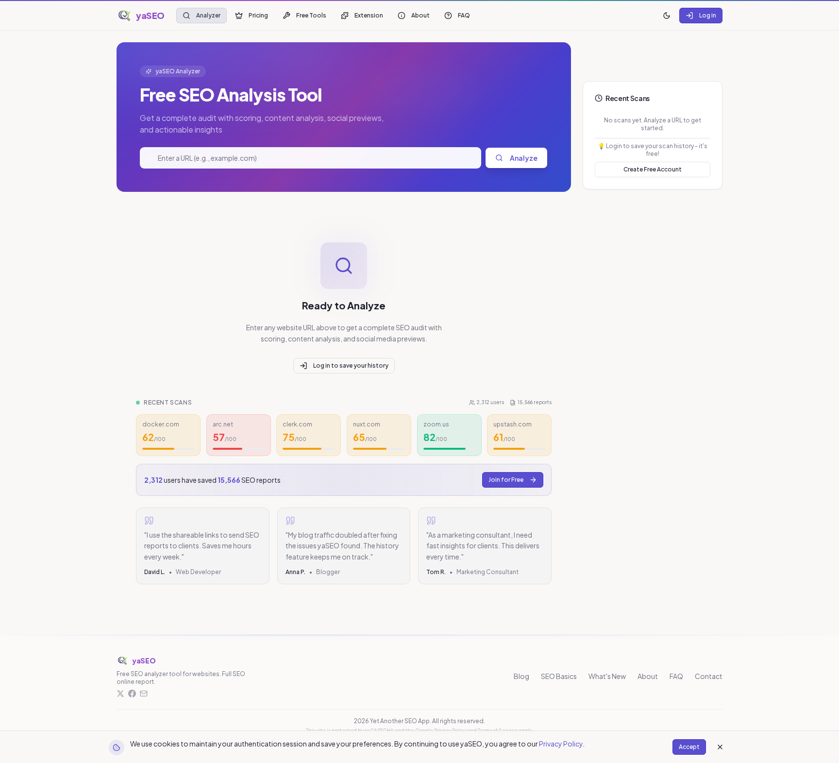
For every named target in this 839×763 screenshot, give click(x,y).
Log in (707, 15)
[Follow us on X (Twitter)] (120, 693)
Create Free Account (652, 169)
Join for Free (505, 479)
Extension (368, 15)
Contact (708, 676)
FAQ (464, 15)
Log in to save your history (350, 365)
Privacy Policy (561, 743)
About (420, 15)
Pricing (258, 15)
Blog (521, 676)
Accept (689, 746)
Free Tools (311, 15)
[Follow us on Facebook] (132, 693)
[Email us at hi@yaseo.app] (144, 693)
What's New (607, 676)
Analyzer (208, 15)
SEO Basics (559, 676)
